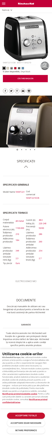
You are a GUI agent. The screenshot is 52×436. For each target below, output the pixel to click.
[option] (26, 121)
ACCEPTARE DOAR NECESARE (26, 423)
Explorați (5, 10)
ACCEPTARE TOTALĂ (26, 416)
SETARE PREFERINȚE (26, 430)
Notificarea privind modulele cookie (19, 393)
